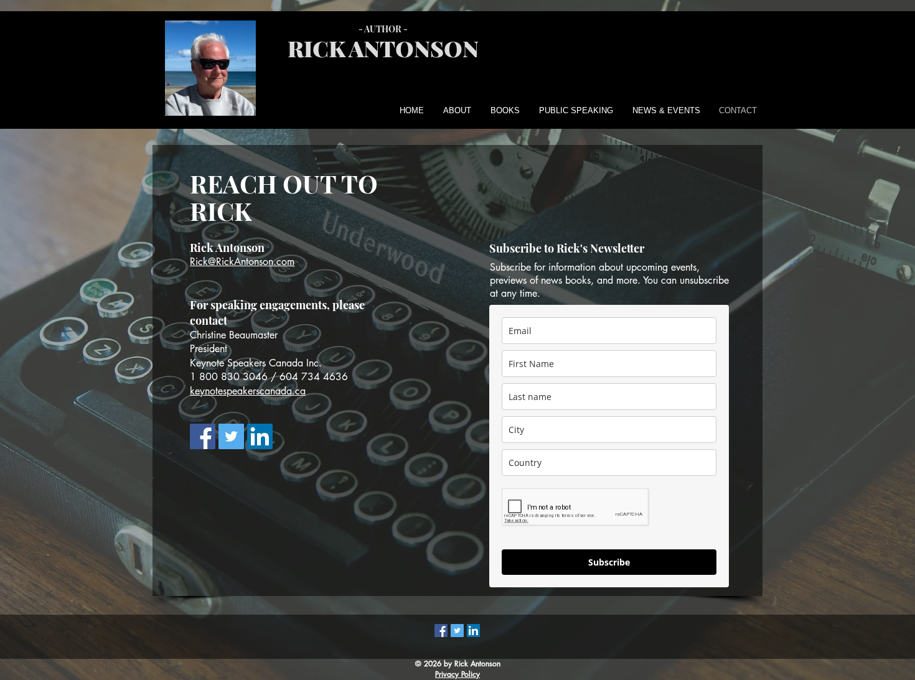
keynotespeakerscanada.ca (248, 391)
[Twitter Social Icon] (231, 436)
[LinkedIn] (260, 436)
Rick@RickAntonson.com (242, 261)
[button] (454, 110)
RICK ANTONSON (383, 48)
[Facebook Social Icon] (202, 436)
